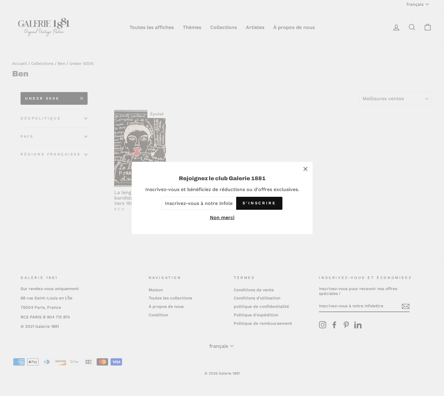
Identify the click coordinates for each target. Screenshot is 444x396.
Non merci (222, 217)
